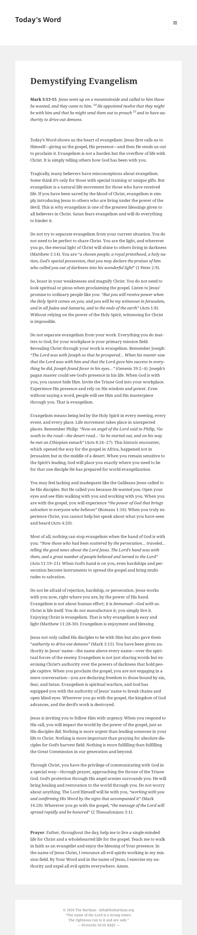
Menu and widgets (175, 29)
